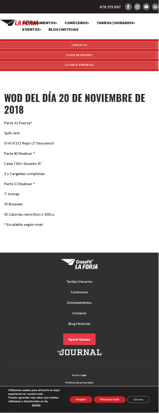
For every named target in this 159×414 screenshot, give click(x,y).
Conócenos (76, 23)
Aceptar (81, 399)
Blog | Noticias (63, 29)
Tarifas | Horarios (115, 23)
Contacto (79, 313)
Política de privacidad (79, 382)
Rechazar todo (109, 399)
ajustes (36, 405)
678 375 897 (110, 7)
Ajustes (138, 399)
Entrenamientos (39, 23)
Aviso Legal (79, 375)
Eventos (31, 29)
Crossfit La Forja (19, 23)
